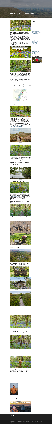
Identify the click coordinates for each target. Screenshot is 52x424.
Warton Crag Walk (34, 40)
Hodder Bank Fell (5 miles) (35, 52)
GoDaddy (13, 422)
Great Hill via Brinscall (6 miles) (35, 51)
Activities (11, 9)
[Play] (32, 62)
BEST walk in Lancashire (24, 397)
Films (19, 9)
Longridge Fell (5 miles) (34, 43)
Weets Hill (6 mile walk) (34, 30)
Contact (29, 9)
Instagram (32, 9)
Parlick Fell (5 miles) (34, 53)
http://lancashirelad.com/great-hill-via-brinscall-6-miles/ (18, 126)
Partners (22, 9)
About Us (12, 421)
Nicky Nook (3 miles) (34, 54)
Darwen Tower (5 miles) (34, 44)
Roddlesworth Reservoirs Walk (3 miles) (36, 32)
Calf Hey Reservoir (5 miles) (35, 50)
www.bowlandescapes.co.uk (13, 311)
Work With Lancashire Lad (26, 421)
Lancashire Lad (14, 2)
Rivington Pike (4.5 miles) (34, 42)
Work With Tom (37, 9)
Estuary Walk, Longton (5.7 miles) (35, 33)
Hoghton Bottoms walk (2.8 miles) (35, 34)
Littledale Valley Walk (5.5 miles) (35, 22)
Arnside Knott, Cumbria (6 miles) (35, 31)
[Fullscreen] (41, 62)
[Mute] (40, 62)
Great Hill (24, 124)
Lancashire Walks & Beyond (19, 421)
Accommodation (15, 9)
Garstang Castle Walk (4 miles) (35, 41)
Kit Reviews (25, 9)
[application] (37, 60)
